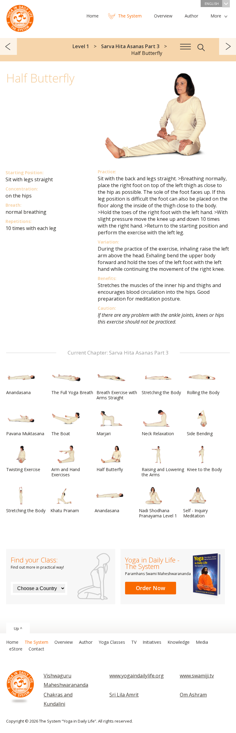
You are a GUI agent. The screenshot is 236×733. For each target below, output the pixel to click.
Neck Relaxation (158, 433)
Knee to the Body (204, 469)
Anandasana (18, 392)
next (227, 46)
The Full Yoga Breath (72, 392)
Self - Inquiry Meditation (195, 513)
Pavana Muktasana (25, 433)
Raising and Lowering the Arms (163, 472)
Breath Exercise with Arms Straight (116, 395)
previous (8, 46)
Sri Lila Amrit (124, 694)
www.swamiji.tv (197, 675)
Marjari (103, 433)
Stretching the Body (161, 392)
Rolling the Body (203, 392)
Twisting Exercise (23, 469)
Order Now (150, 588)
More (215, 16)
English (212, 3)
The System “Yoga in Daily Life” (20, 17)
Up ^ (18, 628)
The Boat (60, 433)
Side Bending (200, 433)
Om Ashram (193, 694)
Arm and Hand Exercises (65, 472)
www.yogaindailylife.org (136, 675)
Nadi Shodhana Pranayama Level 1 (158, 513)
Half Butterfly (109, 469)
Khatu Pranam (64, 510)
